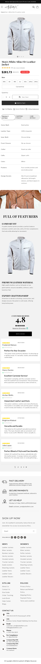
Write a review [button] (20, 333)
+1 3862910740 (12, 636)
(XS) (4, 81)
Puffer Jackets (25, 553)
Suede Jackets (7, 565)
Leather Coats (7, 573)
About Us (5, 586)
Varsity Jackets (7, 556)
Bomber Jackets (8, 553)
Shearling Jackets (8, 568)
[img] (6, 343)
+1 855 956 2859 (12, 631)
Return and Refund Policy (26, 590)
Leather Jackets (7, 547)
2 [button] (18, 467)
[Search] (33, 7)
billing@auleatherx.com (14, 627)
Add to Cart (21, 103)
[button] (37, 7)
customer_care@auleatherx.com (23, 506)
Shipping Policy (25, 595)
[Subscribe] (34, 531)
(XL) (25, 81)
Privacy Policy (25, 586)
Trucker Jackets (8, 562)
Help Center (6, 601)
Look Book (6, 598)
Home (2, 12)
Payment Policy (25, 598)
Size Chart (25, 97)
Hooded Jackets (8, 559)
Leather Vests (7, 571)
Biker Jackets (7, 550)
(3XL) (36, 81)
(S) (9, 81)
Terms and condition (27, 601)
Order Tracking (7, 595)
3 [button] (21, 467)
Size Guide (6, 592)
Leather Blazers (7, 576)
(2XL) (30, 81)
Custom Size (20, 86)
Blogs (4, 604)
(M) (15, 81)
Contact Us (6, 589)
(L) (20, 81)
